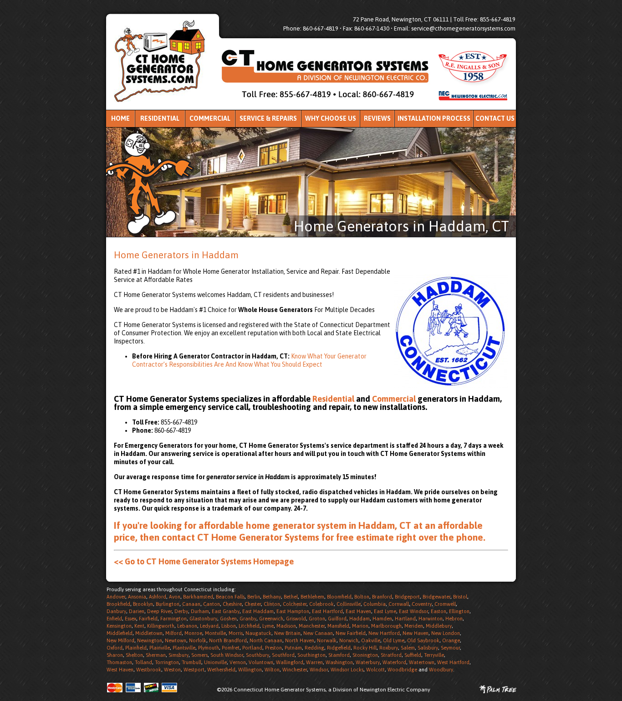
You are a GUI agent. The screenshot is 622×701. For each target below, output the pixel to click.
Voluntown (261, 662)
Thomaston (119, 662)
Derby (181, 611)
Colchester (294, 604)
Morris (236, 633)
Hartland (405, 618)
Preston (273, 647)
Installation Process (434, 118)
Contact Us (495, 118)
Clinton (272, 604)
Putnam (293, 647)
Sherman (156, 655)
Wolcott (375, 669)
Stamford (339, 655)
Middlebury (439, 626)
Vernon (237, 662)
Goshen (228, 618)
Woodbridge (402, 669)
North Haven (299, 640)
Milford (173, 633)
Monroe (193, 633)
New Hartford (384, 633)
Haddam (359, 618)
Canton (211, 604)
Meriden (413, 626)
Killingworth (160, 626)
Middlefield (120, 633)
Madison (286, 626)
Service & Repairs (268, 118)
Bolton (361, 596)
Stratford (391, 655)
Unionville (215, 662)
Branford (382, 596)
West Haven (120, 669)
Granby (248, 618)
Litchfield (249, 626)
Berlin (253, 596)
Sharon (115, 655)
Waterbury (368, 662)
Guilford (337, 618)
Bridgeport (407, 596)
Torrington (167, 662)
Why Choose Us (330, 118)
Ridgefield (339, 647)
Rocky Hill (365, 647)
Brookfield (118, 604)
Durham (200, 611)
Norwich (348, 640)
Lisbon (228, 626)
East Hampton (292, 611)
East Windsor (413, 611)
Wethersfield (221, 669)
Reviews (377, 118)
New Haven (415, 633)
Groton (317, 618)
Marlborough (386, 626)
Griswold (296, 618)
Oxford (114, 647)
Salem (408, 647)
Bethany (272, 596)
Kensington (119, 626)
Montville (215, 633)
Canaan (191, 604)
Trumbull (191, 662)
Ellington (459, 611)
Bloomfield (339, 596)
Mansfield (338, 626)
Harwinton (430, 618)
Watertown (421, 662)
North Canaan (266, 640)
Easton (438, 611)
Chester (253, 604)
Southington (311, 655)
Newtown (175, 640)
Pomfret (231, 647)
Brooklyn (143, 604)
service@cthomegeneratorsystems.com (463, 28)
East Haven (358, 611)
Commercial (209, 118)
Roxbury (388, 647)
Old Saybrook (423, 640)
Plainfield (136, 647)
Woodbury (441, 669)
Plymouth (208, 647)
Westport (194, 669)
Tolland (143, 662)
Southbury (257, 655)
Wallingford (289, 662)
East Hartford (327, 611)
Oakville (370, 640)
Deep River (159, 611)
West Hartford (453, 662)
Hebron (454, 618)
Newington (149, 640)
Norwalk (326, 640)
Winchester (294, 669)
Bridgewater (436, 596)
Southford (283, 655)
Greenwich (271, 618)
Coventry (422, 604)
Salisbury (428, 647)
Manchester (312, 626)
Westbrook (148, 669)
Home (120, 118)
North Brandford (228, 640)
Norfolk (197, 640)
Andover (116, 596)
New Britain (287, 633)
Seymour (450, 647)
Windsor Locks (347, 669)
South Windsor (226, 655)
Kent (139, 626)
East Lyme (385, 611)
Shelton (134, 655)
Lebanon (187, 626)
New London (445, 633)
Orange (451, 640)
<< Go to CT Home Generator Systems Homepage (204, 561)
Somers (199, 655)
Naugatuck (258, 633)
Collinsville (348, 604)
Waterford (394, 662)
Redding (314, 647)
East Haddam (258, 611)
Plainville (159, 647)
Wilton (272, 669)
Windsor (319, 669)
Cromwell (445, 604)
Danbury (116, 611)
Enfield (114, 618)
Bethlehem (312, 596)
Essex (130, 618)
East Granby (226, 611)
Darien (136, 611)
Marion (360, 626)
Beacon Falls (230, 596)
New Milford (120, 640)
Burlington (167, 604)
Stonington (365, 655)
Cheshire (232, 604)
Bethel (291, 596)
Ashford (157, 596)
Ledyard (209, 626)
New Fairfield (351, 633)
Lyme (268, 626)
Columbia (374, 604)
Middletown (149, 633)
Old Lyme (393, 640)
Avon (174, 596)
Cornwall (398, 604)
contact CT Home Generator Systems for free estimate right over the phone (322, 537)
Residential (159, 118)
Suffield (412, 655)
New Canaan (318, 633)
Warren (314, 662)
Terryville (434, 655)
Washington (339, 662)
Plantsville (184, 647)
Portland (252, 647)
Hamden (382, 618)
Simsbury (178, 655)
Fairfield (148, 618)
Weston (172, 669)
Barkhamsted (198, 596)
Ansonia (137, 596)
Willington (250, 669)
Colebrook (321, 604)
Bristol (460, 596)
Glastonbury (203, 618)
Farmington (173, 618)
